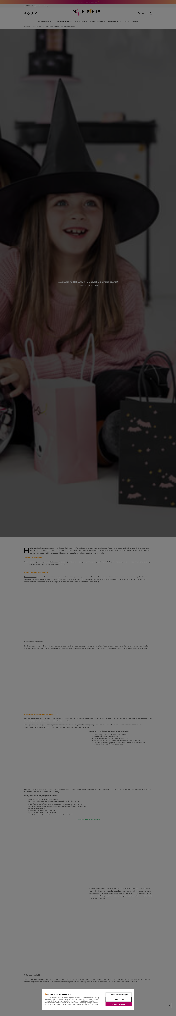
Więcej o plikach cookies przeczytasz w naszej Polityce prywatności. (74, 1004)
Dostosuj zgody (118, 999)
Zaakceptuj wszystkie (118, 1004)
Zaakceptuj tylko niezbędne (119, 994)
